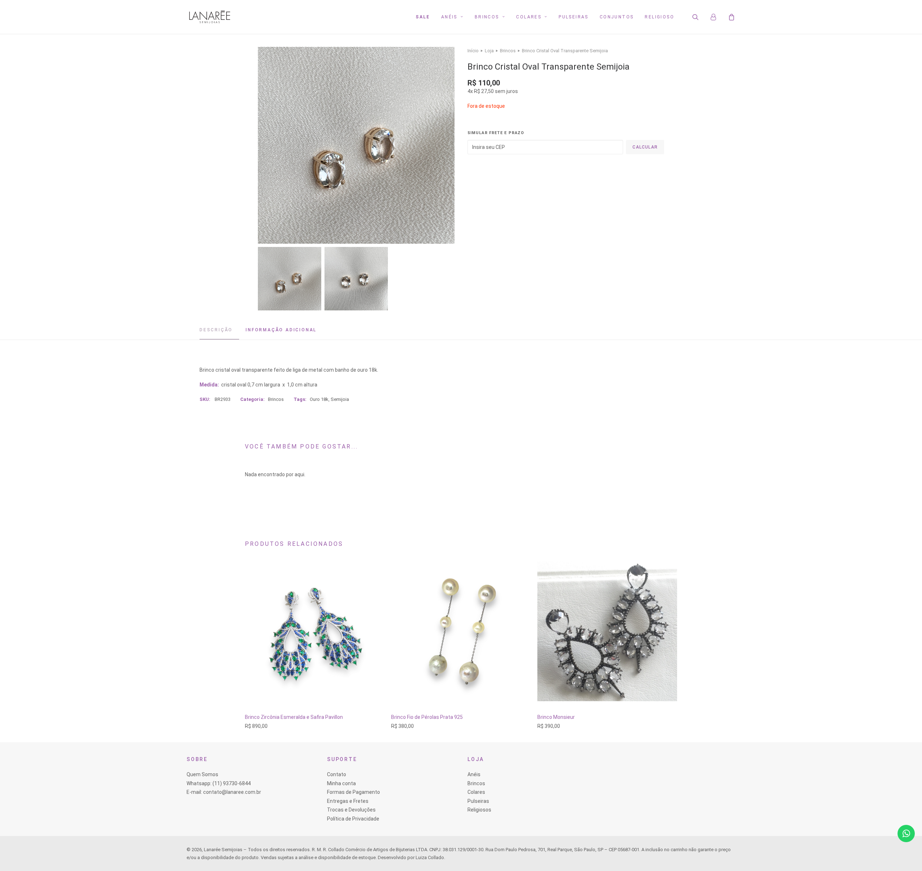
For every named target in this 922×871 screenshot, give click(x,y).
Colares (528, 16)
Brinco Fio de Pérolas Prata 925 (427, 717)
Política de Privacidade (353, 819)
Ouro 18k (319, 399)
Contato (336, 774)
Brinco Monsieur (556, 717)
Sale (423, 16)
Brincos (487, 16)
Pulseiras (573, 16)
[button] (700, 17)
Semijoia (340, 399)
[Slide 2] (356, 279)
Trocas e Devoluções (351, 810)
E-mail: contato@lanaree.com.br (224, 792)
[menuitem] (423, 17)
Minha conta (341, 783)
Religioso (659, 16)
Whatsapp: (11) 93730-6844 (219, 783)
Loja (489, 50)
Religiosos (479, 810)
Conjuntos (617, 16)
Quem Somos (202, 774)
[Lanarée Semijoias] (210, 17)
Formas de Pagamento (353, 792)
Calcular (645, 147)
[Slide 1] (289, 279)
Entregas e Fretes (347, 801)
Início (473, 50)
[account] (717, 17)
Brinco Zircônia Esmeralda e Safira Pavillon (294, 717)
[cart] (730, 17)
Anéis (449, 16)
